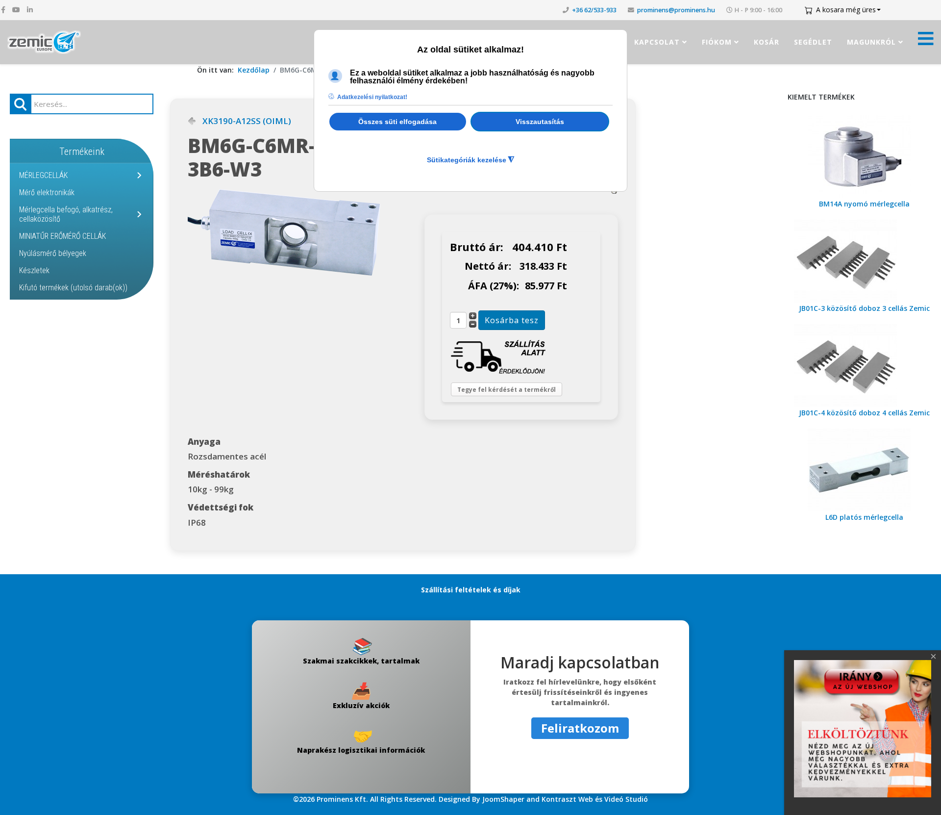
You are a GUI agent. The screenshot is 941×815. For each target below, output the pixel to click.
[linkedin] (30, 9)
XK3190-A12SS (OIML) (246, 121)
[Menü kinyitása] (926, 41)
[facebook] (3, 9)
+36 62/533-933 (594, 10)
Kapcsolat (657, 42)
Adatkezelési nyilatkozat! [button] (372, 97)
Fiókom (717, 42)
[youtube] (16, 9)
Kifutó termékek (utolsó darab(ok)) (73, 287)
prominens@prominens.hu (676, 10)
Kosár (766, 42)
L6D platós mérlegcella (864, 517)
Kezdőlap (254, 70)
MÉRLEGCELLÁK (43, 175)
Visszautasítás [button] (540, 122)
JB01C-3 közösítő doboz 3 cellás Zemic (864, 308)
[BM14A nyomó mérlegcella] (864, 156)
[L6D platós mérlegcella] (864, 470)
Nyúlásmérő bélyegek (52, 253)
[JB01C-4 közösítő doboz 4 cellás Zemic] (864, 365)
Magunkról (871, 42)
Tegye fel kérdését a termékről (506, 389)
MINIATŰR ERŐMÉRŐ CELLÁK (62, 236)
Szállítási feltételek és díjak (470, 589)
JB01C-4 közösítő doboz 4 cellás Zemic (864, 412)
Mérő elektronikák (46, 192)
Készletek (34, 270)
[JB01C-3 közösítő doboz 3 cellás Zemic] (864, 261)
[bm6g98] (306, 232)
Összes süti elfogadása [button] (397, 122)
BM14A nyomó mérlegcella (864, 203)
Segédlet (813, 42)
